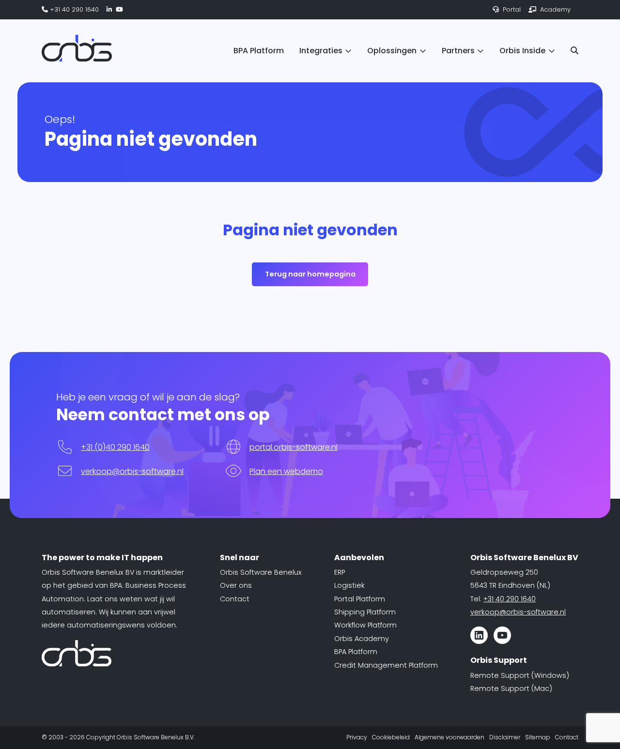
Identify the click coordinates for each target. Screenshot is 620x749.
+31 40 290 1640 (73, 9)
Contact (234, 599)
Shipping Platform (365, 612)
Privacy (356, 737)
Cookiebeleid (391, 737)
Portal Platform (359, 599)
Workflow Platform (365, 625)
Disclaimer (504, 737)
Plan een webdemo (286, 471)
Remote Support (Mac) (511, 688)
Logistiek (349, 585)
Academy (554, 9)
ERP (339, 572)
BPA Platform (258, 50)
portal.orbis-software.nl (293, 447)
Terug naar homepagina (310, 274)
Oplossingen (392, 50)
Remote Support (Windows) (519, 675)
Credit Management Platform (386, 665)
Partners (458, 50)
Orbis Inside (522, 50)
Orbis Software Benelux (261, 572)
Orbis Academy (361, 638)
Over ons (236, 585)
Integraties (320, 50)
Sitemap (537, 737)
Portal (511, 9)
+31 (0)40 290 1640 (115, 447)
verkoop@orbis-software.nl (132, 471)
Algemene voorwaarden (449, 737)
